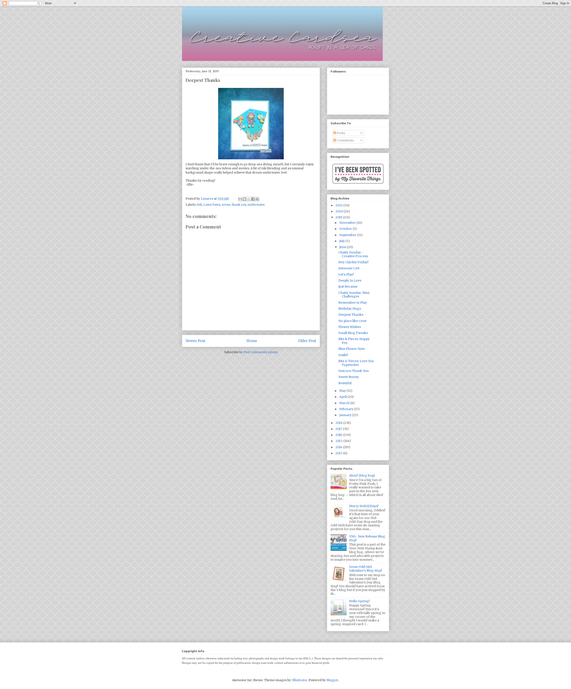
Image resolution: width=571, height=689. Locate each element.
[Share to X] (248, 199)
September (348, 235)
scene (226, 205)
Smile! (343, 355)
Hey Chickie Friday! (353, 262)
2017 (339, 429)
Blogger (332, 680)
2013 (339, 453)
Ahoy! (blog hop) (362, 475)
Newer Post (195, 341)
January (345, 415)
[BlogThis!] (244, 199)
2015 (339, 441)
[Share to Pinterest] (257, 199)
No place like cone (352, 321)
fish (199, 205)
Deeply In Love (349, 280)
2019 (339, 217)
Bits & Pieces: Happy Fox (354, 341)
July (342, 241)
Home (251, 341)
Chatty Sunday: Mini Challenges (353, 295)
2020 (339, 211)
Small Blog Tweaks (353, 333)
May (343, 391)
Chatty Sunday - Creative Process (353, 254)
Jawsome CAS (349, 268)
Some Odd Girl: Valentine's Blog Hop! (365, 569)
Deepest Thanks (350, 315)
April (343, 397)
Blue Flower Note (351, 349)
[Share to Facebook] (253, 199)
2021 (339, 205)
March (344, 403)
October (346, 229)
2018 (339, 423)
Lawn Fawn (211, 205)
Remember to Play (352, 303)
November (347, 223)
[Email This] (240, 199)
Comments (345, 140)
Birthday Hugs (349, 309)
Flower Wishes (349, 327)
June (343, 247)
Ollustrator (299, 680)
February (346, 409)
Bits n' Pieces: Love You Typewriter (356, 363)
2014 (339, 447)
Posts (340, 133)
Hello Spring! (359, 601)
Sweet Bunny (348, 377)
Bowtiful (345, 383)
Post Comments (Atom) (260, 352)
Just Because (348, 286)
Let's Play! (346, 274)
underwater (256, 205)
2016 (339, 435)
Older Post (307, 341)
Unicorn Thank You (353, 371)
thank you (239, 205)
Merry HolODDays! (364, 506)
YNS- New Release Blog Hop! (367, 538)
